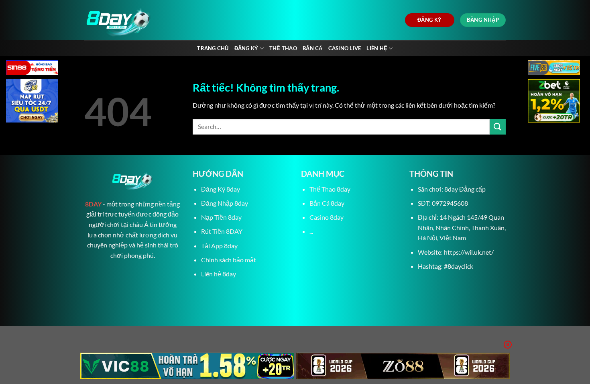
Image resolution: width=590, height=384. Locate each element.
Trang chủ (212, 48)
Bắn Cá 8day (326, 203)
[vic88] (187, 366)
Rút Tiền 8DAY (221, 231)
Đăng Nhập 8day (224, 203)
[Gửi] (498, 127)
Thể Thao (283, 48)
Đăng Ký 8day (220, 189)
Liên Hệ (376, 48)
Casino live (344, 48)
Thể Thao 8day (329, 189)
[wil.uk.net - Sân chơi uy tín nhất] (157, 20)
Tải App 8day (219, 245)
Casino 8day (326, 217)
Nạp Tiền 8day (221, 217)
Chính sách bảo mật (228, 259)
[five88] (554, 68)
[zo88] (403, 366)
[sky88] (32, 102)
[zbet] (554, 102)
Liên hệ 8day (218, 274)
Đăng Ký (246, 48)
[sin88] (32, 68)
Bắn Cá (313, 48)
